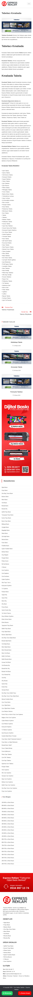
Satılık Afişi (4, 683)
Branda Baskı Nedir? (7, 745)
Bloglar (8, 797)
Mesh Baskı (5, 499)
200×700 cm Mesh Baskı (8, 863)
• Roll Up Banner (7, 957)
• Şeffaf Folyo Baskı (8, 946)
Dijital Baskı (5, 487)
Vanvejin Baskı (5, 690)
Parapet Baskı (5, 558)
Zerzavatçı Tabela (16, 367)
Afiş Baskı (4, 604)
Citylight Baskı (5, 527)
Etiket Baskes (5, 622)
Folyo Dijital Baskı (6, 631)
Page (15, 994)
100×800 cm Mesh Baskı (8, 836)
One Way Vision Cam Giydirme (9, 788)
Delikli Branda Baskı (7, 659)
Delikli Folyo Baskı (6, 628)
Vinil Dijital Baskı (6, 644)
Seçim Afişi (4, 598)
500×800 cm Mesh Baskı (8, 817)
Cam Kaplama (5, 573)
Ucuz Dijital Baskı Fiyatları (8, 708)
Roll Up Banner (5, 564)
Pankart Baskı (5, 591)
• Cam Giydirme (7, 961)
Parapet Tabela (5, 766)
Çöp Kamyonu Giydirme (7, 733)
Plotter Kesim (5, 561)
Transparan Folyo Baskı (7, 515)
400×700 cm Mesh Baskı (8, 854)
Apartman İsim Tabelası (7, 763)
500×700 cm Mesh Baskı (8, 851)
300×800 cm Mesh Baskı (8, 823)
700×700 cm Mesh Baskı (8, 845)
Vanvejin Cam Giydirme (7, 775)
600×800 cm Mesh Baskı (8, 814)
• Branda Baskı (7, 935)
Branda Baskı (5, 505)
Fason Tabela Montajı (7, 748)
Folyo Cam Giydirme (7, 791)
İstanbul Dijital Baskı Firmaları (9, 736)
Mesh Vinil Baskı (6, 653)
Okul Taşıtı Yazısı (6, 582)
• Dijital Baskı (6, 922)
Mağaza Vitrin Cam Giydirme (9, 717)
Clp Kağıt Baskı (5, 536)
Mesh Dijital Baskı (6, 647)
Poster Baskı (5, 607)
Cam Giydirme (5, 570)
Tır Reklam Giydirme (7, 729)
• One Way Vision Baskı (9, 929)
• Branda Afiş (6, 938)
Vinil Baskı (4, 502)
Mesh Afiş (4, 601)
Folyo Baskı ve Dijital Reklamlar (9, 742)
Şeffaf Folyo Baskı (6, 512)
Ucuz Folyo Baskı (6, 702)
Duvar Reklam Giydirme (7, 616)
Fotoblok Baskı (5, 545)
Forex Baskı (5, 542)
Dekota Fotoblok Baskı (7, 699)
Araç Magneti (5, 554)
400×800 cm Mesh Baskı (8, 820)
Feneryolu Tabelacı (16, 392)
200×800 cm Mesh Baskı (8, 830)
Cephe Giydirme (6, 579)
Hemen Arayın (25, 993)
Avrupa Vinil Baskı (6, 662)
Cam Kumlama (5, 576)
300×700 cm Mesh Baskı (8, 857)
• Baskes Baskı (7, 927)
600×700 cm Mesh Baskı (8, 848)
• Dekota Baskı (7, 952)
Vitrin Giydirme (5, 769)
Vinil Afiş (4, 677)
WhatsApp (7, 993)
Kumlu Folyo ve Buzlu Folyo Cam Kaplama (12, 714)
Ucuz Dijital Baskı (6, 705)
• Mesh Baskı (6, 931)
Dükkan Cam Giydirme (7, 782)
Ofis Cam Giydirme (6, 772)
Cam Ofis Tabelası (6, 757)
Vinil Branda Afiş (6, 665)
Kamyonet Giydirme (6, 585)
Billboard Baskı (5, 524)
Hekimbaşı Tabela (16, 342)
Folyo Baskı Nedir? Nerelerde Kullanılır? (11, 739)
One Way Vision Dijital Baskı (9, 637)
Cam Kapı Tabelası (6, 760)
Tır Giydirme (5, 588)
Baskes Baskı (5, 496)
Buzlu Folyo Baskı (6, 521)
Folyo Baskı (5, 490)
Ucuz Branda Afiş (6, 674)
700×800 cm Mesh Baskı (8, 811)
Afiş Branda (4, 680)
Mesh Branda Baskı (6, 650)
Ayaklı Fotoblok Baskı (7, 548)
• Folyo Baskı (6, 924)
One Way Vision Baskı (7, 493)
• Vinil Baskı (6, 933)
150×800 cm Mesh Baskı (8, 833)
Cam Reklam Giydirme (7, 723)
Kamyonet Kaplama (6, 726)
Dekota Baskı (5, 539)
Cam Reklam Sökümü (7, 711)
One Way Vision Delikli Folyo (9, 693)
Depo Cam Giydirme (7, 779)
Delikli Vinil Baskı (6, 656)
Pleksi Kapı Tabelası (7, 754)
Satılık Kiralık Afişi (6, 610)
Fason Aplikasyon (6, 751)
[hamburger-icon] (29, 4)
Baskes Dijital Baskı (7, 634)
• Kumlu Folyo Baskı (8, 948)
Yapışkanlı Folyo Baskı (7, 625)
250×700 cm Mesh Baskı (8, 860)
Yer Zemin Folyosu (6, 613)
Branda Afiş (4, 508)
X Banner (4, 567)
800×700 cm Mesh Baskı (8, 842)
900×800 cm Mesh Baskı (8, 805)
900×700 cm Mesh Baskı (8, 839)
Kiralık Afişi (4, 686)
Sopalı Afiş (4, 594)
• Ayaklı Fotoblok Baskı (9, 954)
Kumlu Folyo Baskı (6, 518)
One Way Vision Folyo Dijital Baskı (10, 696)
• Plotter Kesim (7, 950)
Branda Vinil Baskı (6, 671)
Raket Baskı (5, 533)
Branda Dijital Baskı (6, 640)
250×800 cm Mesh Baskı (8, 827)
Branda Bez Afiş (6, 668)
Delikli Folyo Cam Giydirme (8, 785)
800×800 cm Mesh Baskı (8, 808)
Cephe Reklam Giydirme (8, 720)
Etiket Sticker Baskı (7, 619)
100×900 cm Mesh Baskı (8, 802)
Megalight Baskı (6, 530)
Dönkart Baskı (5, 551)
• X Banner (6, 959)
